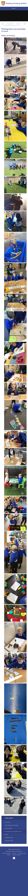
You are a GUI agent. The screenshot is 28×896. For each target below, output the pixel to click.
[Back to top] (14, 858)
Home (2, 23)
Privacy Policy (20, 853)
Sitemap (14, 853)
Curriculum (18, 23)
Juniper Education (19, 851)
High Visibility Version (6, 853)
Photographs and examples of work (12, 25)
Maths (25, 23)
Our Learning (10, 23)
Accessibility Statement (16, 854)
